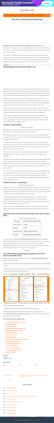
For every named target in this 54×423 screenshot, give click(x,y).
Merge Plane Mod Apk (12, 345)
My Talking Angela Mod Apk (13, 343)
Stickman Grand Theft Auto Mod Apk (15, 328)
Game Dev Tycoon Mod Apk (13, 348)
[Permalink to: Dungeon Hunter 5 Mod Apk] (43, 369)
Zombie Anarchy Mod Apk (13, 341)
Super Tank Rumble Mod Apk (13, 350)
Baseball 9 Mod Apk (11, 337)
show (9, 65)
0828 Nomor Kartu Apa (10, 399)
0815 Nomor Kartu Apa (10, 390)
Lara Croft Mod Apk (11, 335)
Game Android (9, 380)
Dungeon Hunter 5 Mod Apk (41, 375)
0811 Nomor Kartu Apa (10, 413)
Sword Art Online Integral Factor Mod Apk (17, 339)
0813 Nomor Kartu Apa (10, 407)
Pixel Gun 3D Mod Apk (7, 375)
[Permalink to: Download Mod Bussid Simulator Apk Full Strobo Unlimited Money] (27, 369)
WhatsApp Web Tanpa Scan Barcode (14, 402)
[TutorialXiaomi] (27, 10)
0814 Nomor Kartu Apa (10, 404)
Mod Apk (14, 326)
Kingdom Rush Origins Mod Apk (14, 330)
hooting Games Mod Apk (18, 322)
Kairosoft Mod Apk (11, 352)
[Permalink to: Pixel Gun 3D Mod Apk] (10, 369)
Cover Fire (8, 322)
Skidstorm (8, 326)
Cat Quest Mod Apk (11, 333)
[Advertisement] (27, 35)
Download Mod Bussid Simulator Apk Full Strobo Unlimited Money (27, 376)
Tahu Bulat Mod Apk (11, 324)
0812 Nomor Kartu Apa (10, 410)
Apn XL (7, 393)
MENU (48, 15)
